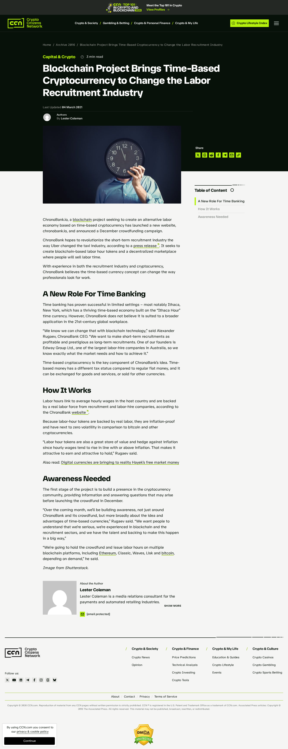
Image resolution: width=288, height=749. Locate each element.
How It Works (209, 209)
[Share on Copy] (238, 155)
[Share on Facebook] (218, 155)
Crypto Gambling (264, 665)
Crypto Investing (183, 672)
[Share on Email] (231, 155)
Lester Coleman (71, 118)
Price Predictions (184, 657)
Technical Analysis (185, 665)
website (79, 412)
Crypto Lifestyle (223, 665)
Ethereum (107, 553)
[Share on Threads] (204, 155)
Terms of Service (165, 696)
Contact (129, 696)
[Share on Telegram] (224, 155)
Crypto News (141, 657)
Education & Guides (225, 657)
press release (145, 245)
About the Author (91, 583)
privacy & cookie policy (32, 731)
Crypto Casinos (263, 657)
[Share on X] (198, 155)
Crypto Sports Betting (267, 672)
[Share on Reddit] (211, 155)
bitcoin (167, 553)
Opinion (137, 665)
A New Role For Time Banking (221, 201)
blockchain (82, 219)
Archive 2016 (65, 45)
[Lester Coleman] (60, 598)
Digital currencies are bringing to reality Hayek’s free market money (120, 462)
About (115, 696)
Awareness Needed (213, 217)
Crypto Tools (180, 680)
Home (47, 45)
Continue (29, 741)
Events (216, 672)
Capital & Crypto (59, 56)
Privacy (145, 696)
